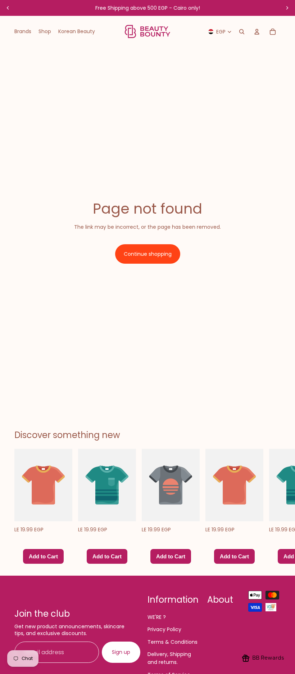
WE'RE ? (157, 617)
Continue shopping (148, 254)
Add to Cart (43, 556)
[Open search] (242, 32)
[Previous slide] (8, 8)
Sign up (121, 652)
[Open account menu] (257, 32)
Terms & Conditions (173, 642)
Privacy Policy (164, 629)
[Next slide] (287, 8)
